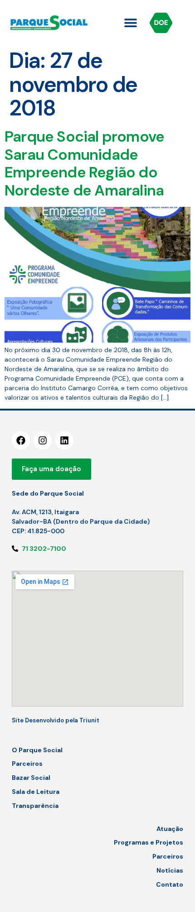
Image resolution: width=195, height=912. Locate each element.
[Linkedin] (64, 440)
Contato (169, 884)
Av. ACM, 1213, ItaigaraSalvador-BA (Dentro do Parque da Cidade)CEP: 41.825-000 (81, 521)
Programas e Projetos (148, 842)
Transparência (35, 806)
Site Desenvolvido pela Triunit (55, 720)
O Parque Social (37, 750)
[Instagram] (43, 440)
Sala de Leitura (35, 792)
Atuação (169, 829)
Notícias (169, 870)
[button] (130, 23)
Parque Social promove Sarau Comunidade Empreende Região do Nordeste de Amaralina (84, 163)
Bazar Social (31, 778)
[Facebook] (21, 440)
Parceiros (27, 763)
